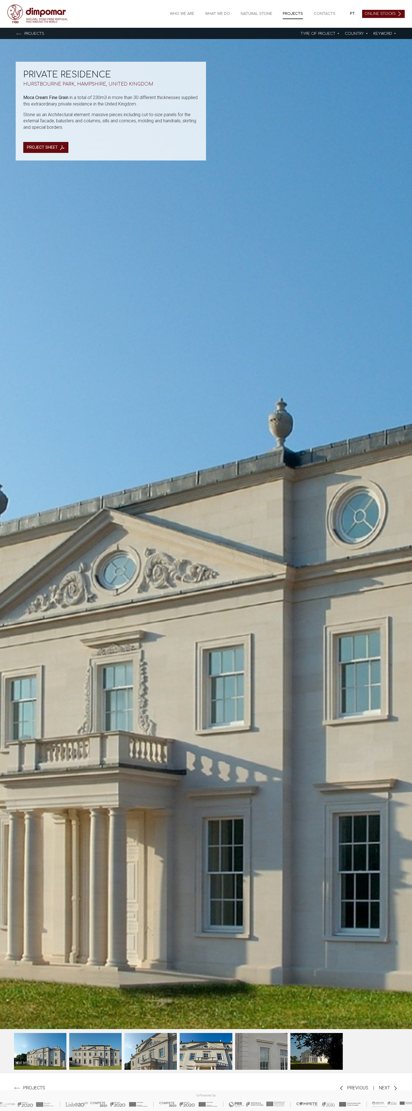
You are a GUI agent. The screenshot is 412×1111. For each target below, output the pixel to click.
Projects (293, 14)
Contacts (324, 14)
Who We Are (182, 14)
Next (385, 1088)
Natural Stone (256, 14)
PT (352, 14)
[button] (319, 34)
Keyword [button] (383, 34)
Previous (357, 1088)
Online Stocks (381, 14)
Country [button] (355, 34)
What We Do (217, 14)
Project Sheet (42, 147)
